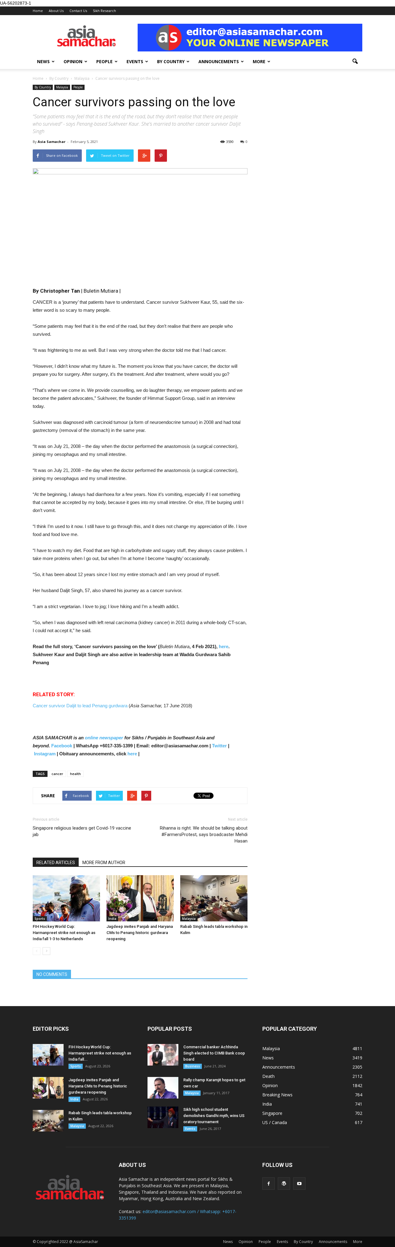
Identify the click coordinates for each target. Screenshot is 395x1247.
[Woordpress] (284, 1183)
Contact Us (78, 10)
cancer (57, 773)
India (112, 918)
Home (38, 10)
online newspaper (103, 737)
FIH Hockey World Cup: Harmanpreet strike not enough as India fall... (100, 1053)
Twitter (219, 745)
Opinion (73, 61)
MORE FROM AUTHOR (103, 862)
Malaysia (62, 87)
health (75, 773)
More (259, 61)
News (43, 61)
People (104, 61)
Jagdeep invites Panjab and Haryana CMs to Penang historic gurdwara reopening (139, 932)
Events (135, 61)
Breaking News (277, 1095)
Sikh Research (104, 10)
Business (192, 1066)
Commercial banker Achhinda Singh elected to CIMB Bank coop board (214, 1053)
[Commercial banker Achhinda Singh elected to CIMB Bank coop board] (163, 1055)
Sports (40, 918)
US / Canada (274, 1122)
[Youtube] (299, 1183)
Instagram (45, 753)
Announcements (218, 61)
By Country (171, 61)
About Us (56, 10)
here (223, 646)
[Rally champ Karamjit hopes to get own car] (163, 1088)
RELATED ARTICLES (55, 862)
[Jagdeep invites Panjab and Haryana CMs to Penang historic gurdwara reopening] (140, 898)
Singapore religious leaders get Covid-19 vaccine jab (82, 831)
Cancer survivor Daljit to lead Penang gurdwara (81, 705)
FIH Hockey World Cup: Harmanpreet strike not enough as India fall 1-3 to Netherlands (64, 932)
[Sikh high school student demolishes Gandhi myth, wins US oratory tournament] (163, 1117)
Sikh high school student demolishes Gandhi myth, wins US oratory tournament (213, 1115)
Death (268, 1076)
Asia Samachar (51, 141)
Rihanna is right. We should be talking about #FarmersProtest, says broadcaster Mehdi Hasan (203, 834)
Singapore (272, 1113)
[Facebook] (268, 1183)
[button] (354, 61)
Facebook (61, 745)
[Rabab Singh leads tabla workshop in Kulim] (213, 898)
